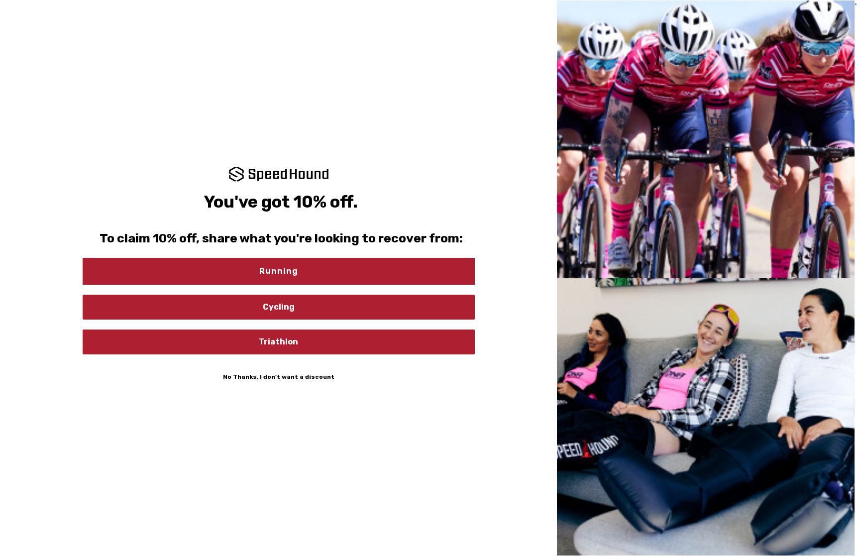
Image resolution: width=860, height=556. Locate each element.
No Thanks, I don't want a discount (278, 376)
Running (278, 271)
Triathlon (278, 341)
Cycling (279, 307)
